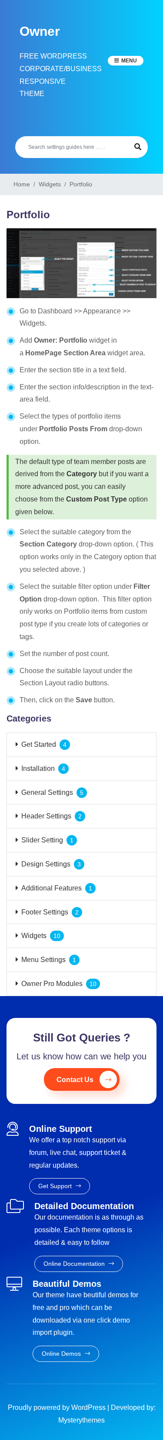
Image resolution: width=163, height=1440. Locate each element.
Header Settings (46, 816)
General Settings (47, 792)
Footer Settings (44, 912)
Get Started (38, 744)
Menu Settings (43, 959)
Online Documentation (74, 1263)
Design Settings (45, 864)
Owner (40, 31)
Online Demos (62, 1353)
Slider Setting (42, 840)
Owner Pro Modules (52, 983)
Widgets (34, 935)
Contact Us (75, 1079)
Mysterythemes (81, 1420)
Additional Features (51, 888)
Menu (129, 61)
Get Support (55, 1185)
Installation (38, 768)
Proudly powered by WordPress (57, 1407)
